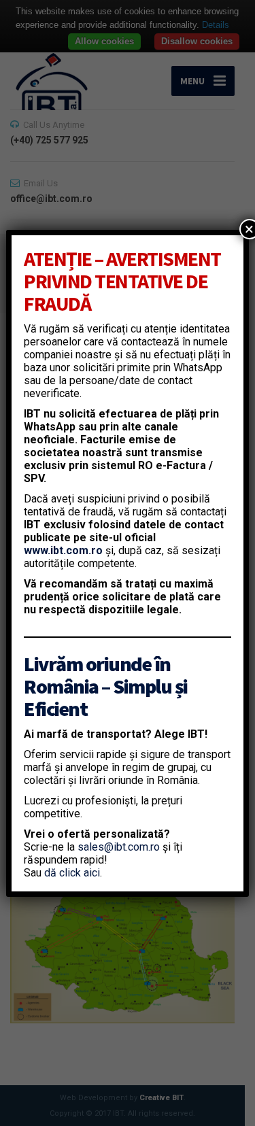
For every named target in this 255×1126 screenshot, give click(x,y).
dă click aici (72, 872)
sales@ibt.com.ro (119, 846)
